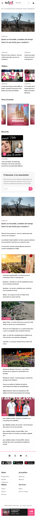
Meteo (20, 489)
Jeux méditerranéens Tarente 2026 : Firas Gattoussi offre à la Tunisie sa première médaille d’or (17, 434)
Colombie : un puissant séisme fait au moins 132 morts (17, 343)
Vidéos (4, 66)
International (6, 318)
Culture (5, 365)
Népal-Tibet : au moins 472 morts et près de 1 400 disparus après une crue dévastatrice (18, 323)
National (4, 36)
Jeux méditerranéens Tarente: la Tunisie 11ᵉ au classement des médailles (17, 419)
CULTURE (4, 159)
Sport (4, 414)
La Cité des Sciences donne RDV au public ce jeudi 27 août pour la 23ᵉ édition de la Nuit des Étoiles (11, 89)
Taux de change (23, 492)
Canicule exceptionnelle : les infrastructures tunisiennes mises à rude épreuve (16, 276)
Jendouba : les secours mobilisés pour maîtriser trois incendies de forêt (17, 289)
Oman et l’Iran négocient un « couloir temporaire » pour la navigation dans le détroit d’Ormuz (18, 330)
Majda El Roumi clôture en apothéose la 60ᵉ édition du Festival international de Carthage (16, 392)
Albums (3, 492)
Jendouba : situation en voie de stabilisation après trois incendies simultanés (18, 283)
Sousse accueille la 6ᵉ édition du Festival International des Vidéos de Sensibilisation (15, 385)
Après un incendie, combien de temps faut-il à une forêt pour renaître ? (17, 41)
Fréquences (4, 482)
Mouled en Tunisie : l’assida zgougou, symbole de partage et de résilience (18, 379)
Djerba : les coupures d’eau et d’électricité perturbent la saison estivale (16, 296)
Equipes (3, 479)
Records (5, 132)
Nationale (21, 477)
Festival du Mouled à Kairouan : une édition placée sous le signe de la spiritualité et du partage (16, 371)
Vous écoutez (7, 100)
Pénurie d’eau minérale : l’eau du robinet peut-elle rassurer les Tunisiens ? (11, 57)
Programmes (5, 477)
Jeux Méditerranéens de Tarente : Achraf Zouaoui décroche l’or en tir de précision (18, 426)
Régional (5, 271)
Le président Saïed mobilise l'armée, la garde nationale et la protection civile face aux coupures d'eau (18, 241)
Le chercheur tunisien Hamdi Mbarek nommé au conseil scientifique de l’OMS (16, 248)
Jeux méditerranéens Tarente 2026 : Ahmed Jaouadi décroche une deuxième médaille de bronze (16, 442)
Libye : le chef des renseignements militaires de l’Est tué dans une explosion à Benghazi (17, 336)
